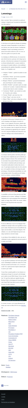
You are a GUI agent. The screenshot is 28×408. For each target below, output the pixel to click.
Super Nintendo (12, 325)
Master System (12, 319)
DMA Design (13, 372)
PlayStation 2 (12, 329)
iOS (9, 332)
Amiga (10, 342)
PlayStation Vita (12, 317)
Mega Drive (11, 321)
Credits (3, 396)
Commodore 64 (12, 338)
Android (10, 358)
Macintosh (11, 346)
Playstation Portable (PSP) (15, 334)
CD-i (9, 356)
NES (9, 323)
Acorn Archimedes (13, 336)
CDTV (10, 354)
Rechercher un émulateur (8, 402)
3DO (9, 350)
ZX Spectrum (11, 360)
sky (4, 17)
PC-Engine (11, 327)
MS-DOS (10, 348)
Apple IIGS (11, 352)
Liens (2, 399)
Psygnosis (10, 376)
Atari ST (10, 344)
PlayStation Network (13, 315)
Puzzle (7, 365)
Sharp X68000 (12, 340)
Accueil (3, 8)
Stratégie (8, 367)
